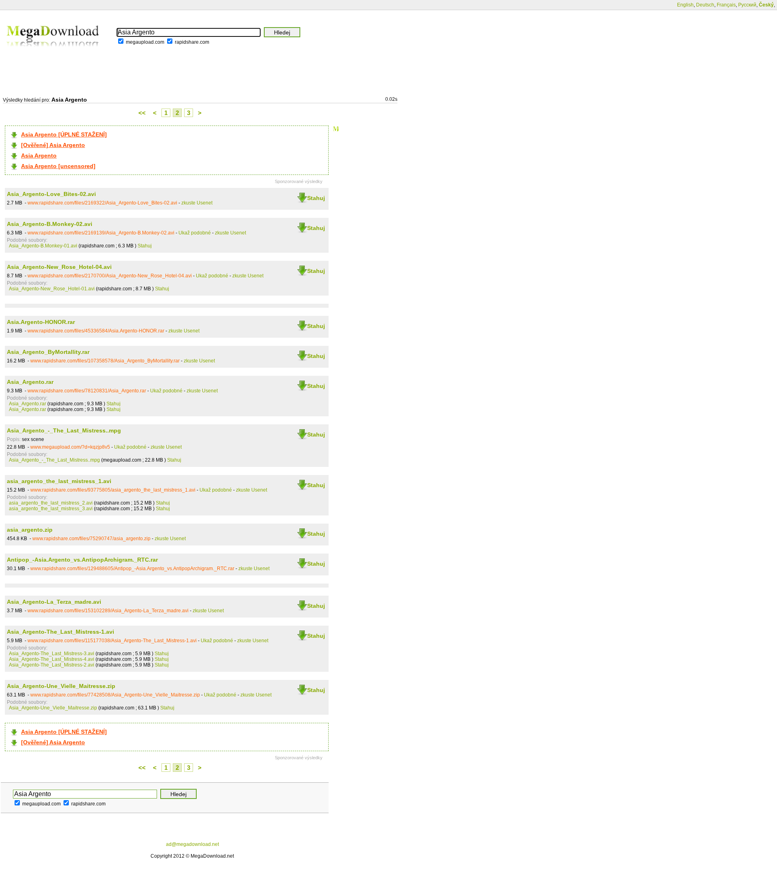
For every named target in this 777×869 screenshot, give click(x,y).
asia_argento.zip (30, 529)
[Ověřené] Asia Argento (53, 145)
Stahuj (316, 198)
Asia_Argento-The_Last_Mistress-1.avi (60, 631)
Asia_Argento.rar (30, 382)
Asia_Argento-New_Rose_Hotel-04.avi (59, 267)
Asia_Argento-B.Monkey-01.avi (43, 246)
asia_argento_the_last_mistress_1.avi (59, 481)
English (685, 5)
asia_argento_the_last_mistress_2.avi (51, 503)
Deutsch (705, 5)
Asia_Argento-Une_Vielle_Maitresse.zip (61, 686)
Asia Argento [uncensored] (58, 166)
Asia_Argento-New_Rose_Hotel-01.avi (52, 289)
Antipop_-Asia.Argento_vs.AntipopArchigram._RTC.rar (82, 559)
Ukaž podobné (194, 233)
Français (726, 5)
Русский (747, 5)
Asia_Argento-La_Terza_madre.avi (54, 602)
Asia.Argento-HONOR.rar (41, 322)
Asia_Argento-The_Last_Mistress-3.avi (51, 653)
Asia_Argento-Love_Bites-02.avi (51, 194)
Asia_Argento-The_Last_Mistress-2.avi (51, 665)
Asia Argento (39, 155)
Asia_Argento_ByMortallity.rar (48, 352)
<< (142, 112)
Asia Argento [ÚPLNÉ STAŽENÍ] (64, 134)
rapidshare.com (192, 42)
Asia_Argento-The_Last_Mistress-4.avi (51, 659)
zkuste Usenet (196, 203)
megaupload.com (145, 42)
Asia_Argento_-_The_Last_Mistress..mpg (64, 430)
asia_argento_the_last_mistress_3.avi (51, 508)
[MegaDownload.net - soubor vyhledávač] (53, 52)
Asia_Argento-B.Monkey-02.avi (49, 224)
